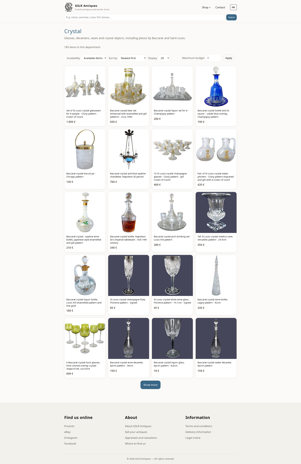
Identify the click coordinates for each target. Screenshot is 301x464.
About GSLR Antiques (138, 426)
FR (233, 7)
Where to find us (135, 443)
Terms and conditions (198, 426)
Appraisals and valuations (141, 437)
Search (231, 17)
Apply (228, 58)
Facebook (70, 443)
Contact (220, 7)
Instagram (70, 437)
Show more (150, 385)
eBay (67, 432)
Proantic (69, 426)
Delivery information (198, 432)
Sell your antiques (136, 432)
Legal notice (193, 437)
